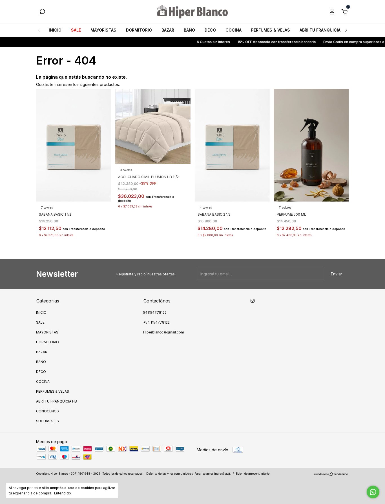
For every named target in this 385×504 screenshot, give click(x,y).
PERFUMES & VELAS (270, 30)
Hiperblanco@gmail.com (163, 332)
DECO (210, 30)
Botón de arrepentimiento (252, 473)
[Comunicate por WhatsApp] (373, 492)
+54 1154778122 (156, 322)
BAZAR (167, 30)
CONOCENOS (47, 411)
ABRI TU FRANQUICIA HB (323, 30)
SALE (76, 30)
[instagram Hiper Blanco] (252, 301)
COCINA (233, 30)
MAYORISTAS (103, 30)
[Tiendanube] (331, 474)
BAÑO (189, 30)
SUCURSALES (47, 421)
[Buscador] (42, 12)
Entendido (62, 493)
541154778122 (155, 312)
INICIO (55, 30)
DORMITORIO (139, 30)
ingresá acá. (222, 473)
